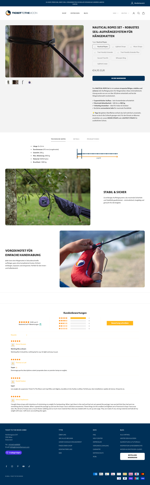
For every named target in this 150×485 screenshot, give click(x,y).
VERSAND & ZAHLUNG (101, 446)
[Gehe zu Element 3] (22, 82)
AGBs (95, 457)
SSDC (60, 476)
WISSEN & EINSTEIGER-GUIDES (131, 449)
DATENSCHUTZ (98, 453)
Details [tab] (76, 139)
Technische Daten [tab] (58, 139)
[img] (15, 341)
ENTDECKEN (75, 13)
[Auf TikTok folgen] (29, 466)
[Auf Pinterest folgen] (18, 466)
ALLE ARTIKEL (125, 435)
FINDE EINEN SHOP (65, 446)
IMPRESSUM (97, 442)
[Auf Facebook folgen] (6, 466)
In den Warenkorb (118, 78)
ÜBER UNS (62, 435)
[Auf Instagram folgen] (12, 466)
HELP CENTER (98, 438)
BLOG (86, 13)
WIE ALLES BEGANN (66, 438)
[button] (63, 318)
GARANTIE (96, 449)
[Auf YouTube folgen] (23, 466)
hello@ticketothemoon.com (19, 447)
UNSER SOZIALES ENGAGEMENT (70, 442)
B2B (60, 453)
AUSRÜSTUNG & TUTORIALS (130, 442)
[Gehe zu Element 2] (15, 82)
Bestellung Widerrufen (132, 456)
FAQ (94, 435)
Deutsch (124, 13)
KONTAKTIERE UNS (65, 449)
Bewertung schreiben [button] (120, 323)
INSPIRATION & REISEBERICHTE (131, 446)
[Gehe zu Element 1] (8, 82)
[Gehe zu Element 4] (29, 82)
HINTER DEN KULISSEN (128, 438)
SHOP (64, 13)
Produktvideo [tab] (93, 139)
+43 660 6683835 (14, 445)
